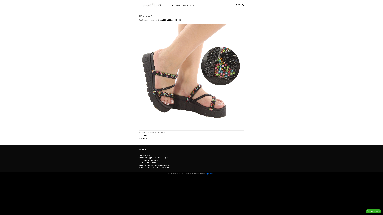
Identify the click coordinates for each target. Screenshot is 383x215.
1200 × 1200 (166, 20)
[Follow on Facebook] (236, 5)
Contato (191, 5)
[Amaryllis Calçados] (152, 5)
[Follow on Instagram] (239, 5)
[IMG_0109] (191, 76)
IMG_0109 (177, 20)
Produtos (181, 5)
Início (171, 5)
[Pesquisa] (243, 5)
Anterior (143, 135)
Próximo (143, 138)
